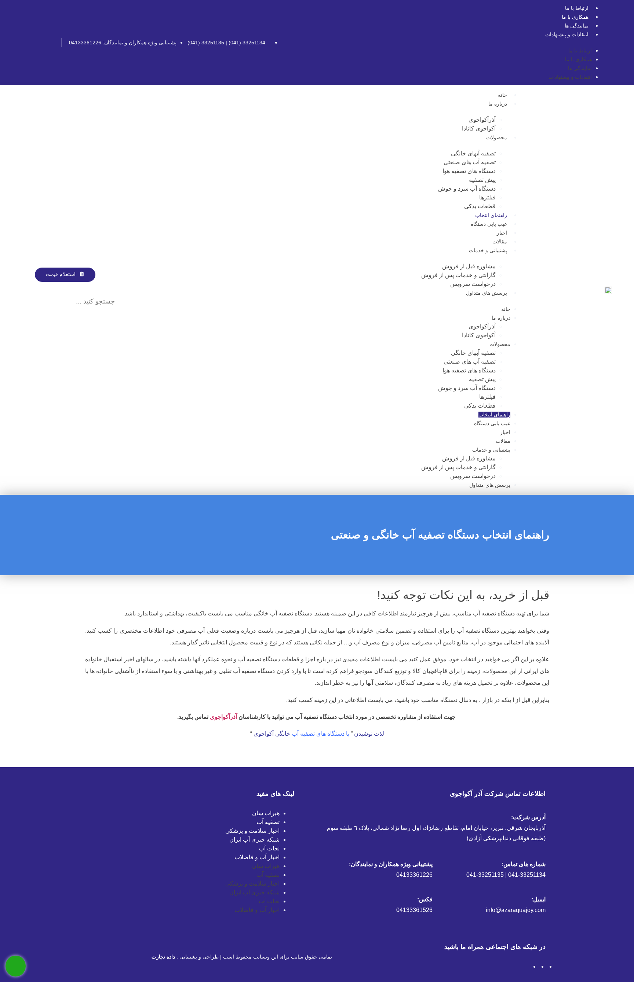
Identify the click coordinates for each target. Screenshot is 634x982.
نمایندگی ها (577, 26)
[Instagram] (50, 42)
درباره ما (497, 104)
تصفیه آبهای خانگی (473, 153)
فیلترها (487, 197)
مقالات (499, 241)
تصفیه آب (268, 822)
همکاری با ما (575, 17)
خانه (502, 95)
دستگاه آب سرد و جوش (467, 188)
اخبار (502, 233)
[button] (72, 286)
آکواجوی (264, 734)
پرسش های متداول (486, 293)
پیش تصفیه (482, 180)
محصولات (496, 137)
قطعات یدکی (480, 206)
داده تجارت (163, 957)
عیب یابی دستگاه (489, 224)
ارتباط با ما (577, 8)
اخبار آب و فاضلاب (257, 857)
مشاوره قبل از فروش (469, 266)
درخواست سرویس (473, 284)
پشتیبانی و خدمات (488, 250)
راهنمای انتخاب (491, 215)
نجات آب (269, 848)
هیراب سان (266, 813)
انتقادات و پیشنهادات (567, 34)
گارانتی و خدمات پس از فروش (458, 275)
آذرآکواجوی (482, 120)
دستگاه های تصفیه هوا (469, 171)
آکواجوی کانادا (479, 128)
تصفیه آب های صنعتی (470, 162)
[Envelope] (26, 42)
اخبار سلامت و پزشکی (252, 831)
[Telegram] (38, 42)
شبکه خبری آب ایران (254, 839)
